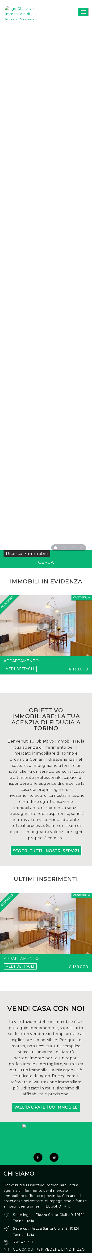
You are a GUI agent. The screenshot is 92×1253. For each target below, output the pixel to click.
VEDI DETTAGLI (20, 669)
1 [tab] (55, 547)
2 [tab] (64, 547)
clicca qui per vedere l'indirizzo (49, 1249)
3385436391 (23, 1242)
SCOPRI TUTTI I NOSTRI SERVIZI (46, 851)
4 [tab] (81, 547)
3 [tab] (73, 547)
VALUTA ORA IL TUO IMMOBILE (46, 1107)
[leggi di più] (58, 1206)
